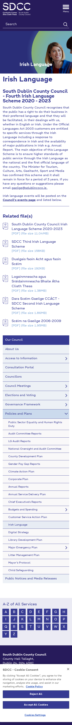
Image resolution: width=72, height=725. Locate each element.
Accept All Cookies (36, 705)
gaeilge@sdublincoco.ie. (29, 188)
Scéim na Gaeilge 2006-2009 (36, 321)
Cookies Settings (35, 715)
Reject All (36, 694)
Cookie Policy (34, 687)
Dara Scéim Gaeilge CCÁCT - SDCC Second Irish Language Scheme (36, 303)
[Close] (68, 669)
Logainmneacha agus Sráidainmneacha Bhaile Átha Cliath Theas (35, 281)
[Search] (65, 24)
